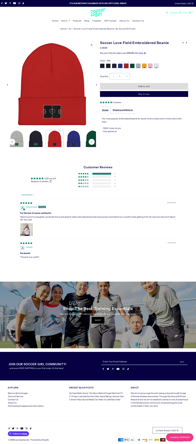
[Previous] (8, 85)
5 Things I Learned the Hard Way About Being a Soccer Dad (96, 396)
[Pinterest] (10, 3)
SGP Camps (110, 20)
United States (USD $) (184, 3)
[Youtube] (14, 3)
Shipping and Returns (123, 110)
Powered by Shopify (40, 440)
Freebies (96, 20)
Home (55, 20)
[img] (26, 203)
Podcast (77, 20)
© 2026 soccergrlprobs (18, 440)
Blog (86, 20)
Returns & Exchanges (18, 393)
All (70, 28)
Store (64, 20)
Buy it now (144, 94)
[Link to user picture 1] (26, 229)
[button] (106, 102)
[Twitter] (5, 3)
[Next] (96, 85)
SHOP (98, 320)
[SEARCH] (167, 13)
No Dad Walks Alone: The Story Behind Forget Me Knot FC (96, 393)
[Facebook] (1, 3)
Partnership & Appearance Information (26, 406)
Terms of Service (15, 396)
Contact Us (138, 20)
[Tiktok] (23, 3)
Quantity (104, 76)
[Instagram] (19, 3)
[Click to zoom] (92, 45)
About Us (124, 20)
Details (105, 110)
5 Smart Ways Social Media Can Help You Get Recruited (94, 399)
